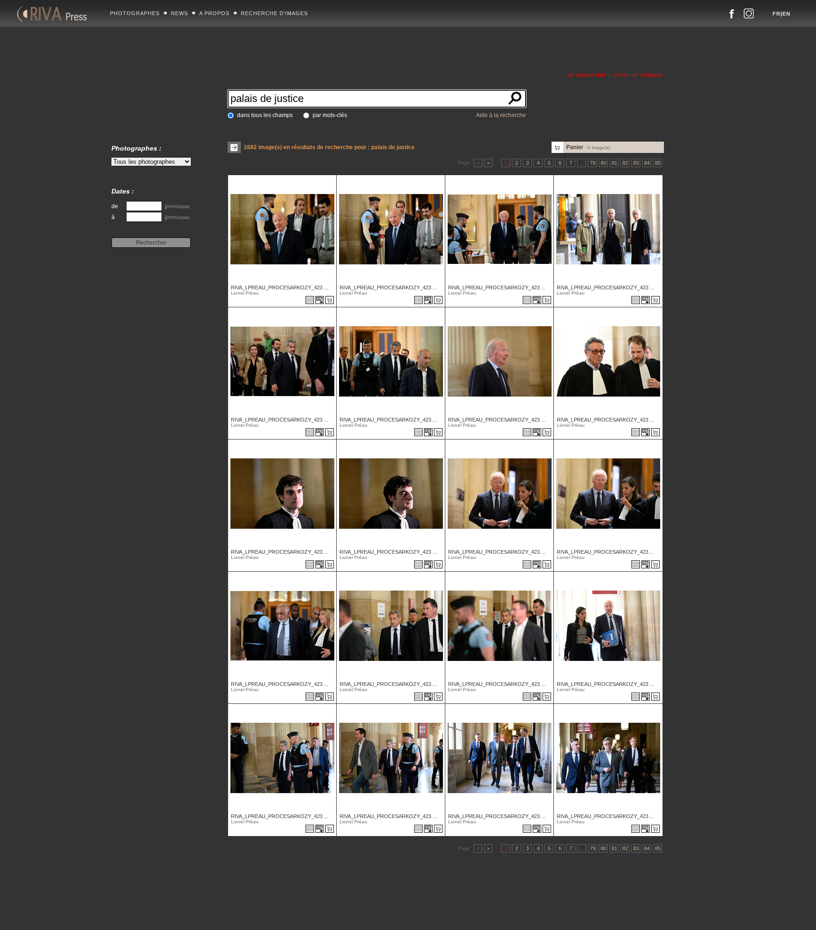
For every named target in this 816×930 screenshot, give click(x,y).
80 (603, 163)
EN (786, 14)
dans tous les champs (265, 115)
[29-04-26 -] (498, 394)
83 (636, 163)
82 (625, 163)
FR (777, 14)
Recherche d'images (274, 13)
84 (647, 163)
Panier (588, 147)
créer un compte (638, 74)
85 (658, 163)
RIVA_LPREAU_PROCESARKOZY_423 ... (279, 287)
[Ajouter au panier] (331, 300)
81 (614, 163)
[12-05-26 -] (281, 262)
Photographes (135, 13)
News (179, 13)
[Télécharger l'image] (320, 300)
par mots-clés (330, 115)
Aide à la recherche (501, 115)
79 (592, 163)
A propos (214, 13)
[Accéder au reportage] (310, 300)
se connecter (586, 74)
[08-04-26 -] (281, 790)
